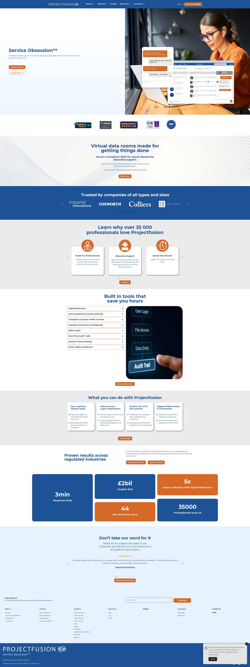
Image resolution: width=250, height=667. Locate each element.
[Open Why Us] (93, 4)
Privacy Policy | (8, 663)
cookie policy (213, 654)
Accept (213, 659)
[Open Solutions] (107, 4)
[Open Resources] (130, 4)
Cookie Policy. (35, 663)
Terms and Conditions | (22, 663)
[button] (62, 204)
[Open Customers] (144, 4)
